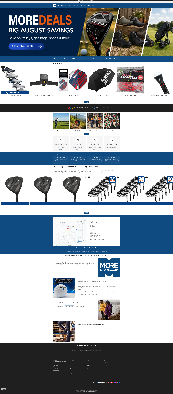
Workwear (71, 362)
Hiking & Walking (72, 360)
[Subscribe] (94, 348)
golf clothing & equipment (96, 285)
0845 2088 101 (56, 368)
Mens (70, 365)
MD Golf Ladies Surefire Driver (44, 205)
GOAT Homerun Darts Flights (73, 95)
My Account (88, 363)
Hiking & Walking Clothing (77, 130)
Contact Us (88, 365)
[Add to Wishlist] (28, 67)
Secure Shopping (106, 363)
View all (86, 102)
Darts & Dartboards (111, 130)
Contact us (94, 149)
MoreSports (62, 260)
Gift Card (71, 373)
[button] (59, 5)
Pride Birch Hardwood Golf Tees (130, 95)
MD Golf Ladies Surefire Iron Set (130, 205)
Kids (70, 368)
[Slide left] (85, 100)
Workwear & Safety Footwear (94, 130)
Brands (71, 371)
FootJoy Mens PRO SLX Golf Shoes (15, 95)
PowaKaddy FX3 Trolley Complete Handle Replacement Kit (44, 95)
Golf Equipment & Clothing (60, 130)
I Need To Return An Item (90, 360)
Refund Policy (106, 360)
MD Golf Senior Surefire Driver (72, 205)
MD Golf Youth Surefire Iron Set (101, 205)
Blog (87, 368)
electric (113, 291)
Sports (71, 363)
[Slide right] (88, 100)
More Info (60, 149)
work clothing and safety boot (94, 326)
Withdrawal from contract (90, 362)
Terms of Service (106, 365)
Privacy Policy (106, 362)
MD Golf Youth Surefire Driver (15, 205)
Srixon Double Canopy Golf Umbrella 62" (101, 95)
